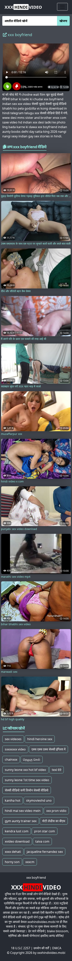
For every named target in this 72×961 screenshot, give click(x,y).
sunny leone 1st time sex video (27, 780)
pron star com (44, 831)
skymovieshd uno (39, 800)
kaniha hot (12, 800)
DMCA (56, 948)
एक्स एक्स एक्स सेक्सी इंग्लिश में (48, 749)
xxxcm (29, 862)
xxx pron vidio (56, 811)
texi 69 (56, 770)
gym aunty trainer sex (20, 821)
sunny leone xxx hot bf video (25, 770)
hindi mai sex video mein (23, 811)
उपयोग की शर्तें (41, 948)
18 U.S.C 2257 (20, 948)
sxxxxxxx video (15, 749)
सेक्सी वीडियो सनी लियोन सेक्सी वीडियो (26, 790)
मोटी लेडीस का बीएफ (53, 821)
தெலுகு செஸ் (31, 759)
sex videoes (13, 739)
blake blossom (57, 931)
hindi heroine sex (39, 739)
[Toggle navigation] (62, 7)
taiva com (42, 841)
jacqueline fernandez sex (45, 852)
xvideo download (17, 841)
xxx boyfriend (36, 877)
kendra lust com (16, 831)
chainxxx (11, 759)
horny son (12, 862)
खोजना (63, 21)
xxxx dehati (13, 852)
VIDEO (23, 7)
